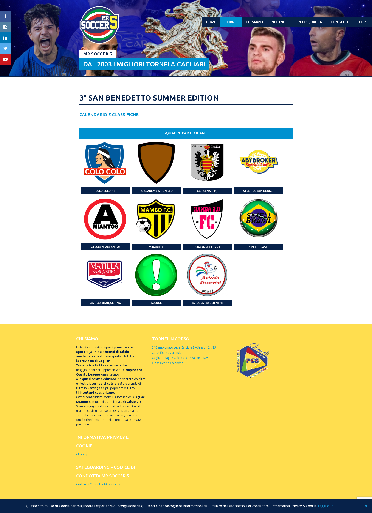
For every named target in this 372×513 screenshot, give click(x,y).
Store (362, 22)
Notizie (278, 22)
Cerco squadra (308, 22)
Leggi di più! (327, 506)
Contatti (339, 22)
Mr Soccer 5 (97, 53)
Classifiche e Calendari (167, 352)
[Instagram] (5, 27)
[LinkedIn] (5, 37)
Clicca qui (82, 454)
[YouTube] (5, 59)
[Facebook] (5, 16)
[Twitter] (5, 48)
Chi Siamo (254, 22)
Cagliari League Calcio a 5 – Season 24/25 (180, 358)
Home (211, 22)
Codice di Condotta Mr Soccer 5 (98, 484)
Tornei (231, 22)
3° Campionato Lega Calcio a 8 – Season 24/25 (184, 347)
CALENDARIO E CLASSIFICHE (109, 114)
